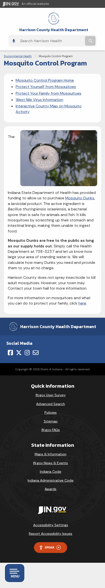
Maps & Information (50, 454)
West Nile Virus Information (39, 99)
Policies (50, 412)
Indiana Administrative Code (51, 480)
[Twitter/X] (19, 353)
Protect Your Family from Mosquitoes (48, 93)
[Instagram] (27, 353)
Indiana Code (50, 471)
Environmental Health (18, 56)
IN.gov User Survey (51, 395)
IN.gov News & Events (50, 463)
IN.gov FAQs (51, 430)
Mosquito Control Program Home (45, 80)
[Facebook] (10, 353)
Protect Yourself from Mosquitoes (46, 86)
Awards (50, 489)
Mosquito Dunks (79, 198)
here (82, 303)
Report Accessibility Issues (50, 533)
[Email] (36, 353)
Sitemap (51, 421)
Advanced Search (50, 404)
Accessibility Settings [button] (50, 525)
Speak (49, 547)
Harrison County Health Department (53, 29)
